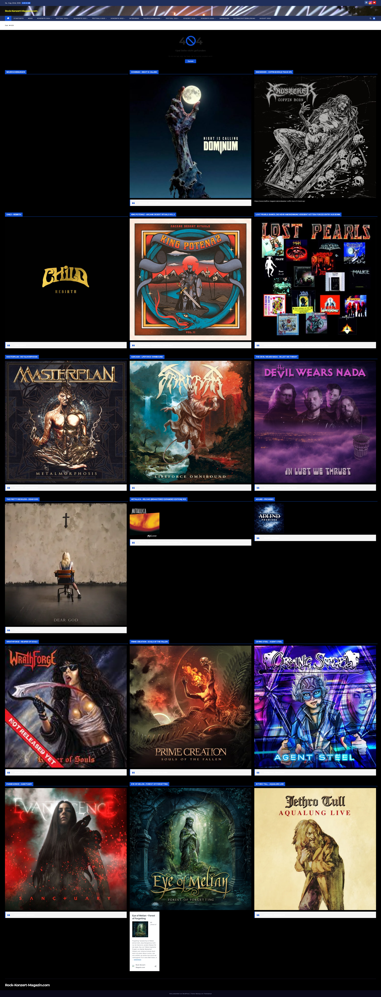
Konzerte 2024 (44, 18)
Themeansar (208, 993)
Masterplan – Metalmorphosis (26, 488)
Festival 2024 (62, 18)
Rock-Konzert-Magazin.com (21, 10)
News (30, 18)
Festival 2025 (172, 18)
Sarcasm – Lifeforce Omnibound (151, 488)
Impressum (224, 18)
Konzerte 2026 (207, 18)
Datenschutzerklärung (244, 18)
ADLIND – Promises (271, 538)
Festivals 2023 (99, 18)
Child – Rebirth (20, 345)
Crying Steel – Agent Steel (274, 772)
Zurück (190, 61)
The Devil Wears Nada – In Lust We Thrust (280, 488)
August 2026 (265, 18)
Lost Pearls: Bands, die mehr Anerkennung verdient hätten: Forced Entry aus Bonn (296, 345)
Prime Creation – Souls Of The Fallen (153, 772)
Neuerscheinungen (152, 18)
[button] (370, 18)
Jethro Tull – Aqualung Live (274, 915)
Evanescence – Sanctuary (24, 915)
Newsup (198, 993)
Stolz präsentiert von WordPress (179, 993)
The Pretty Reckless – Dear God (26, 630)
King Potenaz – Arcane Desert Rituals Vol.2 (156, 345)
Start (6, 25)
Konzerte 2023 (80, 18)
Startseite (19, 18)
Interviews (134, 18)
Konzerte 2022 (117, 18)
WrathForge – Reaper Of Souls (26, 772)
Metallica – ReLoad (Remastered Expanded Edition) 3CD (160, 542)
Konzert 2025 (189, 18)
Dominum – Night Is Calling (149, 203)
